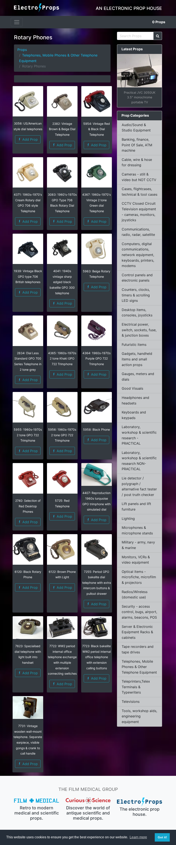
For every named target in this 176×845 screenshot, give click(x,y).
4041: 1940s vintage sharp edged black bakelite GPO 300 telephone (62, 282)
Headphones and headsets (135, 400)
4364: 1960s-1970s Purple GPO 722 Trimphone (96, 358)
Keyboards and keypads (134, 415)
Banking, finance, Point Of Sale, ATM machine (137, 145)
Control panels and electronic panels (137, 278)
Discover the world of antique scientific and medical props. (88, 813)
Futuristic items (134, 344)
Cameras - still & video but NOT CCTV (139, 177)
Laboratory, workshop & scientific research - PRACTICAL (139, 435)
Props (158, 22)
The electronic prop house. (139, 812)
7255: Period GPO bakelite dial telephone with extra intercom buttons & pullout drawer (96, 582)
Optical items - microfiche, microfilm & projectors (139, 577)
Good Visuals (132, 388)
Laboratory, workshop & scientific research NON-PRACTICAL (139, 460)
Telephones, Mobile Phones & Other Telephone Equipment (139, 666)
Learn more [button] (138, 837)
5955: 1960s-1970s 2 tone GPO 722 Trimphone (28, 435)
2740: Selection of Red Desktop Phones (28, 506)
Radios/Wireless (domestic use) (134, 594)
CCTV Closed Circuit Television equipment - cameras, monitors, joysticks (139, 211)
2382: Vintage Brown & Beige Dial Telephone (62, 129)
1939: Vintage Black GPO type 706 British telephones (28, 276)
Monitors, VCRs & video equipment (136, 560)
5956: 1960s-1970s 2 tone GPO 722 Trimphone (62, 435)
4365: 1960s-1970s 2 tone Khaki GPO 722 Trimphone (62, 358)
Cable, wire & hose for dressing (137, 162)
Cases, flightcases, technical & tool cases (139, 192)
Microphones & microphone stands (137, 530)
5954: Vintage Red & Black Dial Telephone (96, 129)
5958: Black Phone (96, 429)
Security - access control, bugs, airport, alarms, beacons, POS (139, 611)
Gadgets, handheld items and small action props (137, 359)
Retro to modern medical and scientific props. (36, 813)
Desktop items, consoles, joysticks (137, 312)
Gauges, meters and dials (138, 376)
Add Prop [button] (29, 139)
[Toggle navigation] (17, 22)
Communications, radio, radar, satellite (138, 232)
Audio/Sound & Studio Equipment (136, 128)
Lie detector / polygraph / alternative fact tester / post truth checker (139, 486)
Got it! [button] (162, 837)
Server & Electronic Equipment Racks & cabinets (137, 632)
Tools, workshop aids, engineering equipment (139, 716)
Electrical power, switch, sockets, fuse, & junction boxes (139, 329)
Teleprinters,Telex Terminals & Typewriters (136, 686)
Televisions (131, 701)
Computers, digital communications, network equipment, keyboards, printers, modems (138, 255)
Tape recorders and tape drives (137, 649)
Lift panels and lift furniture (136, 506)
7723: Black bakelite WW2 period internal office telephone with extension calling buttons (96, 657)
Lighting (128, 518)
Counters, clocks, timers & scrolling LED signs (136, 295)
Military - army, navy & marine (138, 545)
